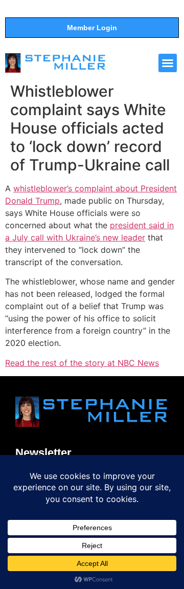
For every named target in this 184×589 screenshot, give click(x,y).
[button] (167, 63)
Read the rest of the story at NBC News (82, 363)
